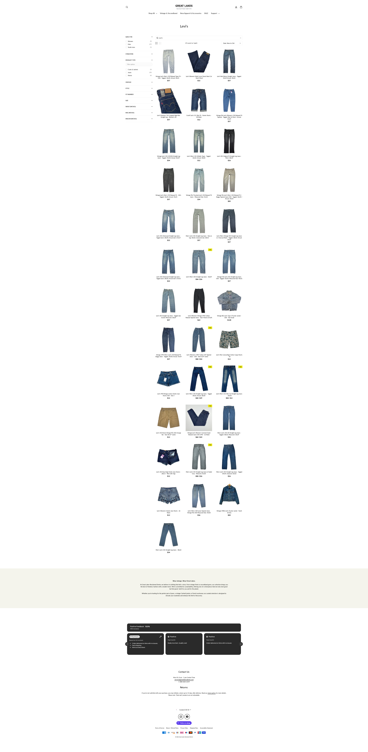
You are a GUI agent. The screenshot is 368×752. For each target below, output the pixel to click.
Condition (129, 54)
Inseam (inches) (131, 119)
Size (127, 100)
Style (127, 88)
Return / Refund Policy (172, 728)
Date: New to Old (228, 43)
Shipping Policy (194, 728)
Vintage (128, 82)
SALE (206, 13)
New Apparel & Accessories (190, 13)
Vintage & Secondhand (168, 13)
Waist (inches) (131, 106)
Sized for (129, 37)
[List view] (160, 43)
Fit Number (129, 94)
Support (214, 13)
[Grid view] (156, 43)
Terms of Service (159, 728)
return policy (212, 693)
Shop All (152, 13)
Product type (131, 60)
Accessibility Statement (206, 728)
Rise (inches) (130, 113)
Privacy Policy (184, 728)
